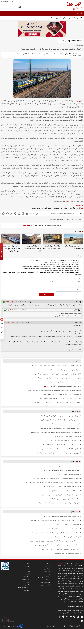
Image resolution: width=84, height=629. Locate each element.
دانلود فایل (79, 205)
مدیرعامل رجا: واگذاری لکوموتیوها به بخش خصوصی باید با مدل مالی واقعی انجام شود (55, 432)
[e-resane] (5, 566)
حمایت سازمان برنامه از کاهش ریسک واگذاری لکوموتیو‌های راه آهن (60, 445)
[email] (71, 616)
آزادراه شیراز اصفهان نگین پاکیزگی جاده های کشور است (64, 529)
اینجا (67, 201)
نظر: (53, 278)
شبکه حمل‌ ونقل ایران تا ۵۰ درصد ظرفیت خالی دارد (65, 440)
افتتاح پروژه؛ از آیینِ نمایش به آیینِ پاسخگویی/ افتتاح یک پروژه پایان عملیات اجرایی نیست (56, 374)
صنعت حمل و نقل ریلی (56, 219)
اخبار (52, 18)
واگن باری (70, 219)
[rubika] (27, 213)
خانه (81, 18)
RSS (48, 574)
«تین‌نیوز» (61, 563)
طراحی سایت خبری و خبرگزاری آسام (10, 626)
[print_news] (36, 213)
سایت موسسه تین (45, 582)
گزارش (28, 574)
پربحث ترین (74, 512)
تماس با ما (47, 566)
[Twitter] (2, 332)
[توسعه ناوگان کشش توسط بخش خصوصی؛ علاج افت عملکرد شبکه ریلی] (10, 239)
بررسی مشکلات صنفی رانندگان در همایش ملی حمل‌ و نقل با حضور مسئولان (60, 398)
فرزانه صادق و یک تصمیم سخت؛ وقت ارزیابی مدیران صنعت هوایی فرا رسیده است (58, 403)
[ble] (19, 213)
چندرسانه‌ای (27, 569)
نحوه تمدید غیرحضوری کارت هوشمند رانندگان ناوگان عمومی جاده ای (60, 487)
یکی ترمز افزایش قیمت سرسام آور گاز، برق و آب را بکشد (65, 370)
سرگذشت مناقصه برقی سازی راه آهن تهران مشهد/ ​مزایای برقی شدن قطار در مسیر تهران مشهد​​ (54, 390)
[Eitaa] (67, 616)
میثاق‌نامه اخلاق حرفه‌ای (44, 577)
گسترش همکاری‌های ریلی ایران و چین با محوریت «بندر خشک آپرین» (60, 449)
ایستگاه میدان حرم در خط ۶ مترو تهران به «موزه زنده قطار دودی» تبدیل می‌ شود (56, 545)
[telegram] (15, 213)
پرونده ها (27, 566)
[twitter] (11, 213)
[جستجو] (20, 7)
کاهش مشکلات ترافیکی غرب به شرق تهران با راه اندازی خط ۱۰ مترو (60, 495)
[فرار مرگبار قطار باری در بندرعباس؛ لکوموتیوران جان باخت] (31, 239)
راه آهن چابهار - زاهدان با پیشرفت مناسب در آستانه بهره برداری (63, 386)
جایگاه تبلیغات (46, 569)
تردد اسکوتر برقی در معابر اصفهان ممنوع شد (66, 537)
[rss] (82, 616)
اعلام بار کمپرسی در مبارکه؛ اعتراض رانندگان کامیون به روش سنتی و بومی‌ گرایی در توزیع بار (54, 541)
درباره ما (48, 563)
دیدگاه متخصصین (25, 577)
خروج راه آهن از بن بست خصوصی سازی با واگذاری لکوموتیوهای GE (60, 416)
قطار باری (78, 219)
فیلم (28, 582)
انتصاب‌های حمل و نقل (24, 587)
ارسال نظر (46, 295)
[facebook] (7, 213)
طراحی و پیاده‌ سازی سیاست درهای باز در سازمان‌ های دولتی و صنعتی (61, 382)
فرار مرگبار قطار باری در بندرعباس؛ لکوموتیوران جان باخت (33, 248)
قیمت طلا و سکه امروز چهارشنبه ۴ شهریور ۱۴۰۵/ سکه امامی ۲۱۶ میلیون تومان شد (56, 478)
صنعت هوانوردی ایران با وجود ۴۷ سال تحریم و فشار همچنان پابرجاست (61, 394)
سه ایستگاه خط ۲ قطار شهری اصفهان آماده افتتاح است (64, 491)
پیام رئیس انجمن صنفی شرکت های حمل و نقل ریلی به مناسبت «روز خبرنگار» (58, 453)
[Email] (2, 319)
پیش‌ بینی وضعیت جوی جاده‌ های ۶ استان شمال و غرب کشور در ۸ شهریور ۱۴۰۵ (58, 378)
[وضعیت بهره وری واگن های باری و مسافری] (73, 239)
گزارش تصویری (26, 579)
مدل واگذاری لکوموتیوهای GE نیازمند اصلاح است (65, 436)
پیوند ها (48, 580)
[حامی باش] (2, 337)
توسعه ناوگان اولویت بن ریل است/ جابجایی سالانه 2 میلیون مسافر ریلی (59, 420)
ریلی (76, 18)
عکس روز (27, 585)
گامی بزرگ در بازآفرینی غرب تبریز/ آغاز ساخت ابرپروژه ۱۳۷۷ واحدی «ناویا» (59, 503)
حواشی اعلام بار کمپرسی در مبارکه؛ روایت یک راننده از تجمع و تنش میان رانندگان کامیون (54, 520)
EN (12, 2)
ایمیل (79, 286)
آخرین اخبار (75, 411)
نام (80, 278)
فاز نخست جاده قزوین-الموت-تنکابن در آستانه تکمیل (64, 466)
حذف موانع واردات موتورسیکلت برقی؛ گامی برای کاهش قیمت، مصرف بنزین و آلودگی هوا (56, 366)
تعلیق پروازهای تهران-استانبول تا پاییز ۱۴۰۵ (67, 474)
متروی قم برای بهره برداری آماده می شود (68, 524)
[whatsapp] (3, 213)
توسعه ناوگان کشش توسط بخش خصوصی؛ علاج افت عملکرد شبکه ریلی (11, 248)
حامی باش (27, 590)
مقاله (28, 571)
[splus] (60, 616)
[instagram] (78, 616)
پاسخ (13, 302)
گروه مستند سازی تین (44, 585)
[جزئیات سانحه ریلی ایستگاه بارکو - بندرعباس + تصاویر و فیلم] (52, 239)
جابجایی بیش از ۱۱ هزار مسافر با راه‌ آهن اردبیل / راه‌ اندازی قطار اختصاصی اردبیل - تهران (54, 533)
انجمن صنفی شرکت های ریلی (64, 18)
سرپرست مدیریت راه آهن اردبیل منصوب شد (67, 553)
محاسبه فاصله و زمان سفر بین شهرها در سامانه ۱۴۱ (65, 499)
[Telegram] (2, 328)
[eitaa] (32, 213)
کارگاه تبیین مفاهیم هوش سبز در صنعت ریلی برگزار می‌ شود (62, 424)
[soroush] (23, 213)
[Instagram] (2, 324)
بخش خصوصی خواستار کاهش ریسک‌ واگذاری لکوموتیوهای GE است (60, 428)
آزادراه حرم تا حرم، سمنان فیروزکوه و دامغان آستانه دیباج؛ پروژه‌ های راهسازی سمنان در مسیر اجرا (52, 482)
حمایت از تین (46, 572)
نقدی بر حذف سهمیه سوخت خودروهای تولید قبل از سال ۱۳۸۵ (61, 470)
